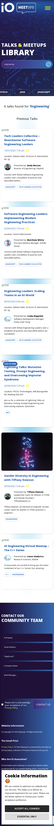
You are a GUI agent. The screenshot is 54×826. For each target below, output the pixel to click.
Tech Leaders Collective (30, 187)
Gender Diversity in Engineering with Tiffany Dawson (26, 478)
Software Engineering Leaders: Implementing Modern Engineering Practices (26, 218)
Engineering (11, 519)
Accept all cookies (27, 808)
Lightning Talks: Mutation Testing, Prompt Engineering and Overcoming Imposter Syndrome (24, 373)
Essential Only (27, 816)
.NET (7, 412)
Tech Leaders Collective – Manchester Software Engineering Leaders (22, 140)
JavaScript (12, 92)
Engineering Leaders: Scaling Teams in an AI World (24, 293)
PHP (33, 92)
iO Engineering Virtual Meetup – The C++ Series (26, 548)
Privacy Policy (11, 707)
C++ (7, 574)
